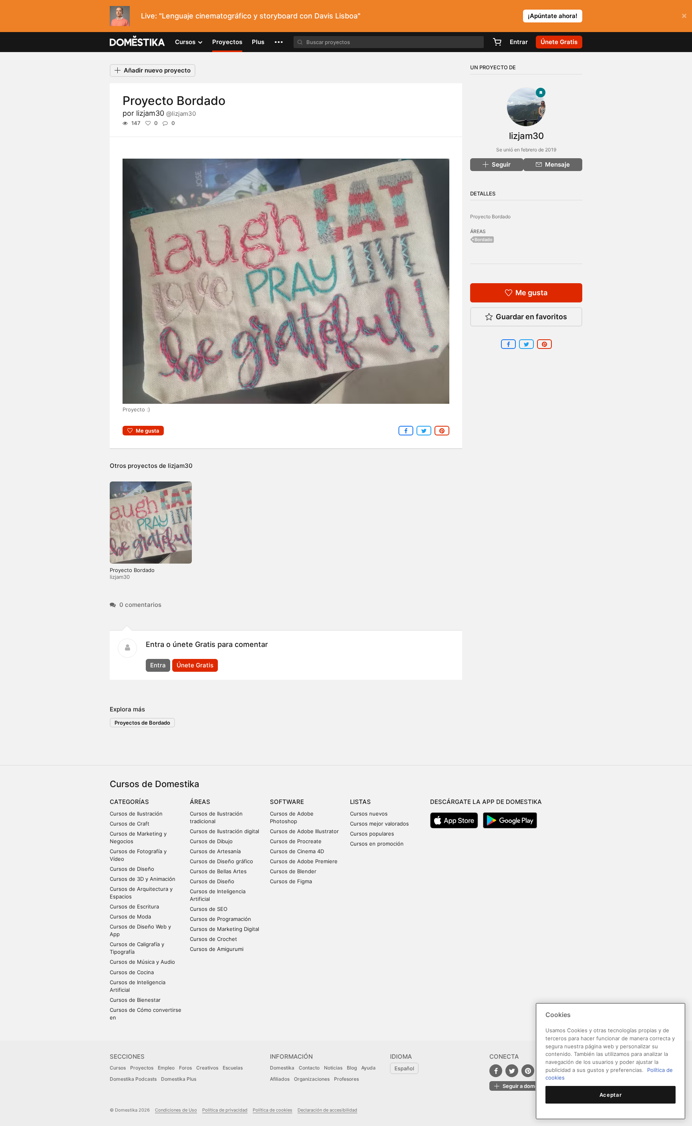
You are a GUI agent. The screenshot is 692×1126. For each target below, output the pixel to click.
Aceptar (610, 1095)
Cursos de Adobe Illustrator (304, 831)
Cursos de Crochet (213, 939)
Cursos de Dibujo (211, 841)
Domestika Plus (178, 1079)
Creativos (207, 1068)
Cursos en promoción (377, 843)
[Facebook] (495, 1070)
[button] (279, 42)
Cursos (118, 1068)
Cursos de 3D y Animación (142, 879)
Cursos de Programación (220, 919)
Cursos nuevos (369, 813)
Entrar (519, 42)
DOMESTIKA (137, 42)
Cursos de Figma (291, 881)
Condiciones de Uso (176, 1110)
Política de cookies (272, 1110)
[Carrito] (497, 42)
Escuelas (233, 1068)
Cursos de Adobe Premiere (304, 861)
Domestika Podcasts (133, 1079)
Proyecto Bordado (132, 570)
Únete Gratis (195, 665)
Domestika (282, 1068)
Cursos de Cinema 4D (297, 851)
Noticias (333, 1068)
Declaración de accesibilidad (327, 1110)
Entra (158, 665)
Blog (352, 1068)
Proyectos (227, 42)
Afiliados (280, 1079)
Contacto (309, 1068)
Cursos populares (372, 833)
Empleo (166, 1068)
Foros (185, 1068)
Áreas (200, 802)
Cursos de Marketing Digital (224, 929)
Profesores (346, 1079)
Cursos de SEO (208, 909)
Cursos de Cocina (132, 972)
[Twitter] (511, 1070)
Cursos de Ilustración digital (224, 831)
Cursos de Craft (129, 823)
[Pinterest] (527, 1070)
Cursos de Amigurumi (216, 949)
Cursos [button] (186, 42)
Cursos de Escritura (134, 906)
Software (287, 802)
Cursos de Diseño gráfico (221, 861)
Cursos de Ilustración (136, 813)
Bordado (484, 239)
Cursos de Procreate (296, 841)
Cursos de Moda (130, 916)
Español (404, 1068)
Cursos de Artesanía (215, 851)
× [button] (684, 15)
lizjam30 (166, 113)
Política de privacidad (224, 1110)
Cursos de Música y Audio (142, 962)
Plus (258, 42)
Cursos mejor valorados (379, 823)
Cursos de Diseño (132, 869)
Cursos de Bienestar (135, 1000)
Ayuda (368, 1068)
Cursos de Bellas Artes (218, 871)
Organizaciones (312, 1079)
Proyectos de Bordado (142, 722)
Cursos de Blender (293, 871)
